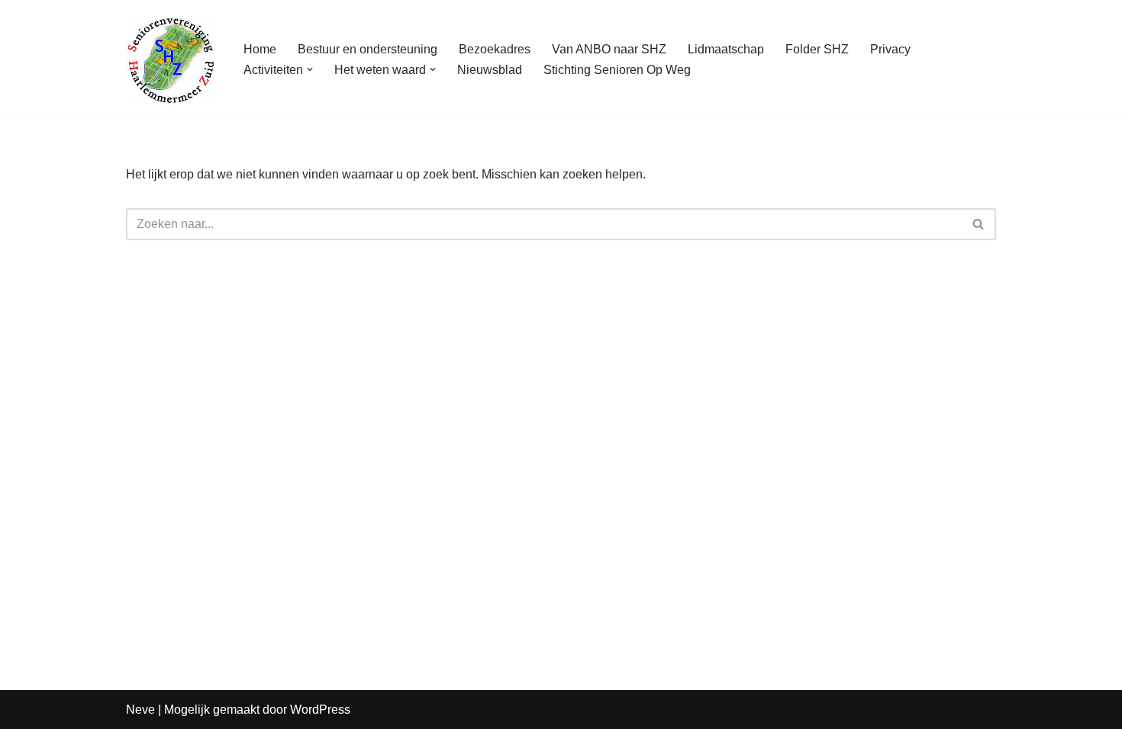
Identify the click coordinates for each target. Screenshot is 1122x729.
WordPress (320, 709)
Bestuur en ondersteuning (367, 49)
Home (259, 49)
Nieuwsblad (489, 69)
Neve (140, 709)
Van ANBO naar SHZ (609, 49)
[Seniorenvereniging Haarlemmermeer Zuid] (172, 59)
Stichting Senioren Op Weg (617, 69)
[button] (310, 69)
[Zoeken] (979, 224)
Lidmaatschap (726, 49)
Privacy (890, 49)
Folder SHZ (817, 49)
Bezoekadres (494, 49)
